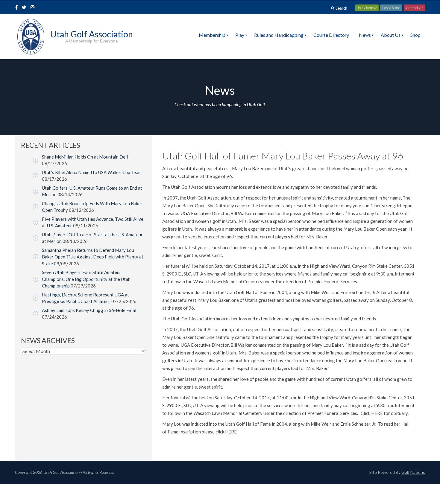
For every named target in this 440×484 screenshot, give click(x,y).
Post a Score (391, 7)
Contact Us (414, 7)
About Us (390, 35)
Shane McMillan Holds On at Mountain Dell (85, 156)
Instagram (34, 8)
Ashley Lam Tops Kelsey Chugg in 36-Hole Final (89, 310)
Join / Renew (367, 7)
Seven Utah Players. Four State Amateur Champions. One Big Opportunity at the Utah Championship (86, 279)
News (365, 35)
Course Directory (331, 35)
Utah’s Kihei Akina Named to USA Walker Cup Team (92, 172)
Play (239, 35)
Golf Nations (413, 472)
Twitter (26, 8)
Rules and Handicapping (279, 35)
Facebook (17, 8)
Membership (212, 35)
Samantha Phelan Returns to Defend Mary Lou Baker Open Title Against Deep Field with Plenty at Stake (92, 256)
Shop (415, 35)
